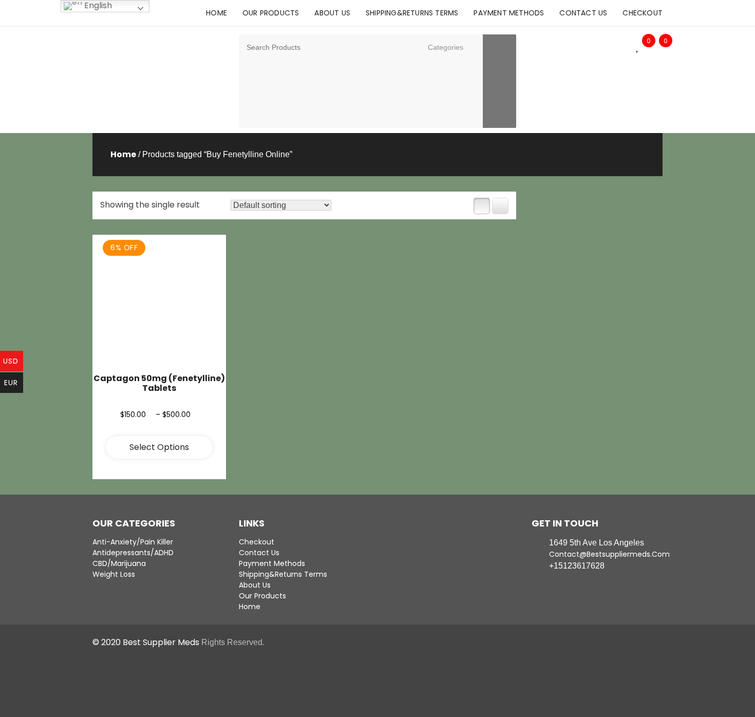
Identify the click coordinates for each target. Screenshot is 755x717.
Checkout (642, 13)
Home (216, 13)
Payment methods (509, 13)
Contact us (583, 13)
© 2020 (107, 642)
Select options (159, 447)
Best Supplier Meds (161, 642)
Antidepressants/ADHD (133, 553)
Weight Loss (113, 574)
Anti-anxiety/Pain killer (132, 542)
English (97, 5)
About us (332, 13)
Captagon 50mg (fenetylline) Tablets (159, 383)
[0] (638, 47)
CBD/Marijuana (119, 563)
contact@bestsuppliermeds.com (606, 554)
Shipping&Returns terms (412, 13)
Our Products (270, 13)
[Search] (499, 81)
